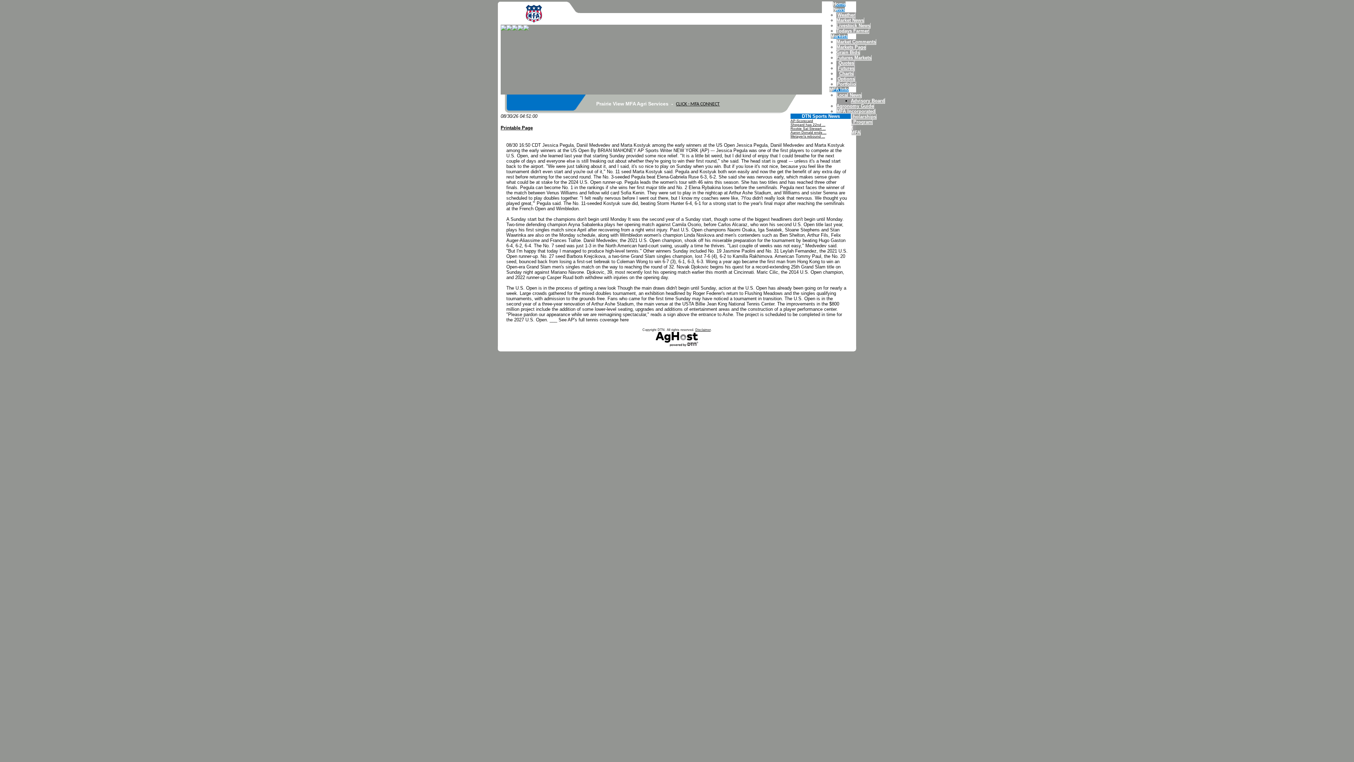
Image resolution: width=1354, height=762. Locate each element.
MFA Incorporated (855, 111)
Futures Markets (853, 57)
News (839, 9)
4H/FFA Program (854, 122)
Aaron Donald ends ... (809, 132)
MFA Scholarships (856, 116)
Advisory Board (868, 100)
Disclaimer (703, 330)
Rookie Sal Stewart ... (808, 129)
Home (839, 4)
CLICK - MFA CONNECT (698, 104)
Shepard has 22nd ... (808, 125)
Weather (846, 15)
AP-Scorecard (802, 121)
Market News (850, 20)
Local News (848, 95)
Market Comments (856, 41)
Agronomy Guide (855, 106)
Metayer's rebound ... (808, 136)
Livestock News (853, 25)
